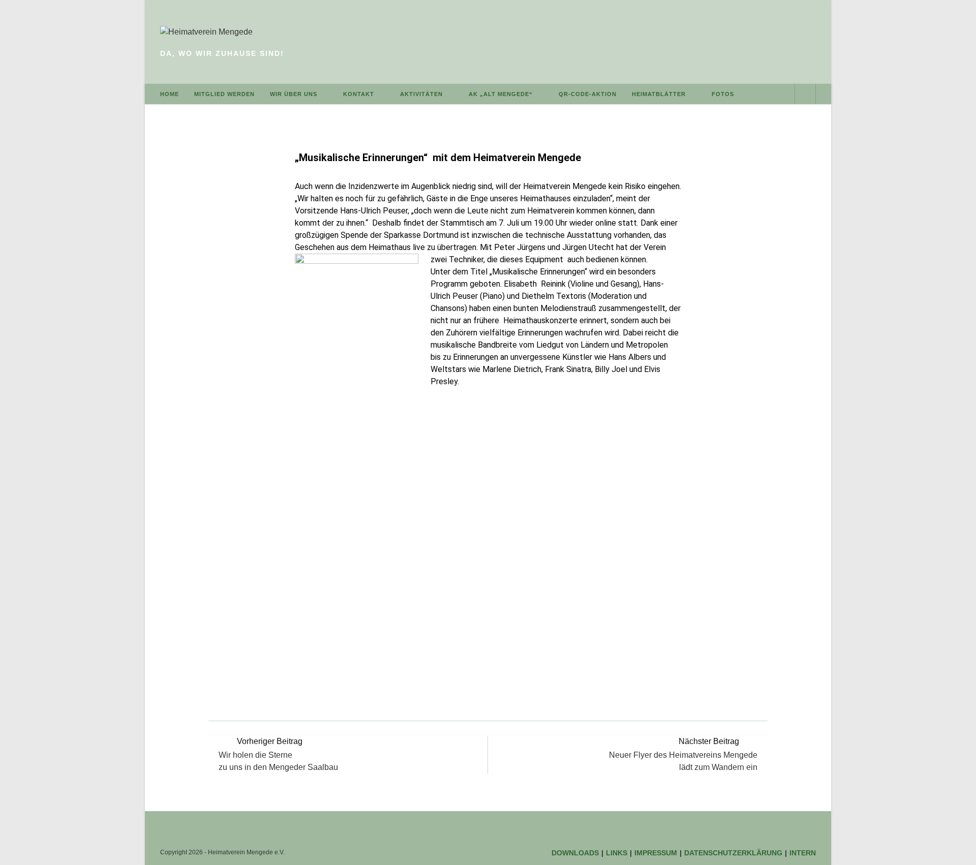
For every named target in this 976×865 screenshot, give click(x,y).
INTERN (802, 853)
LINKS (616, 853)
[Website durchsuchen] (805, 94)
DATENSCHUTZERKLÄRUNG (733, 853)
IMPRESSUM (655, 853)
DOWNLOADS (575, 853)
